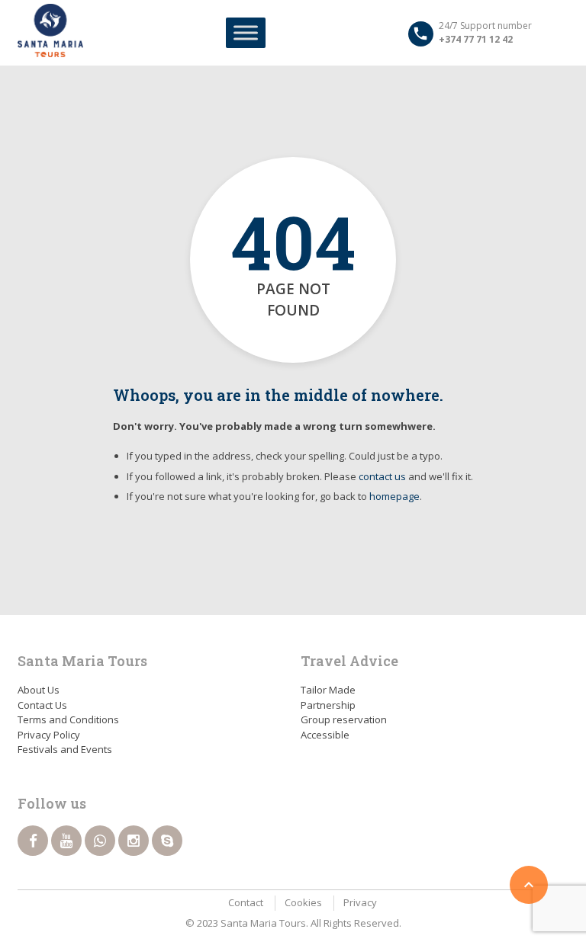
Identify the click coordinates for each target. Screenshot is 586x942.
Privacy (360, 902)
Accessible (325, 735)
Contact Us (42, 705)
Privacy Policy (49, 735)
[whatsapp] (100, 840)
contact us (382, 476)
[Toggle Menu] (245, 32)
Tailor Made (328, 690)
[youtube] (66, 840)
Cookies (303, 902)
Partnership (328, 705)
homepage (394, 496)
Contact (245, 902)
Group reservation (344, 719)
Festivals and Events (65, 749)
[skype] (167, 840)
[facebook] (33, 840)
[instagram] (133, 840)
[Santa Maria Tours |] (50, 30)
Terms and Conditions (68, 719)
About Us (39, 690)
